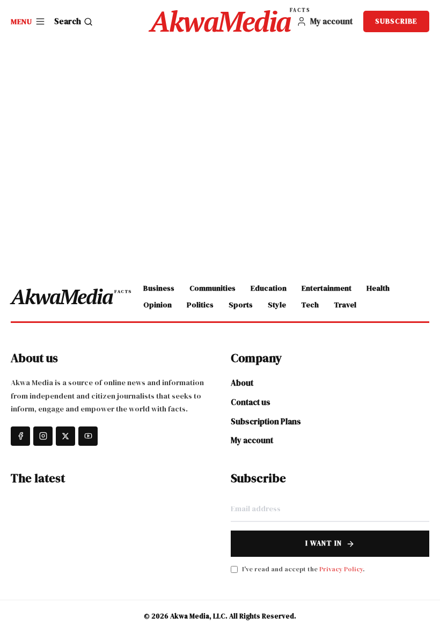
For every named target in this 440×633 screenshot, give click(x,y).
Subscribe (396, 21)
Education (269, 288)
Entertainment (326, 288)
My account (252, 440)
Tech (310, 304)
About (242, 382)
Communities (212, 288)
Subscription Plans (266, 421)
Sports (241, 304)
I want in (323, 543)
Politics (200, 304)
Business (158, 288)
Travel (345, 304)
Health (378, 288)
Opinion (157, 304)
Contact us (250, 402)
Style (277, 304)
